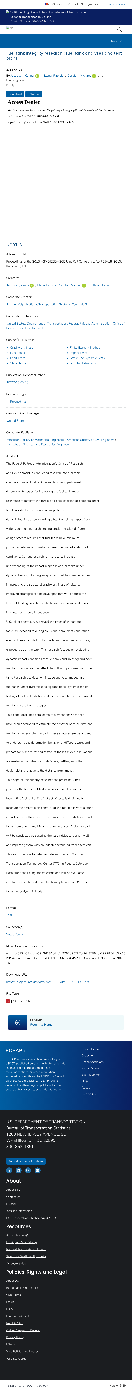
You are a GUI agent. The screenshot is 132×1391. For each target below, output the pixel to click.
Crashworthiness (21, 348)
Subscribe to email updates (25, 1161)
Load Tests (17, 358)
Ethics (10, 1302)
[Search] (120, 29)
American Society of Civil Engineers (90, 440)
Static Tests (18, 363)
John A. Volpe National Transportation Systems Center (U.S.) (48, 304)
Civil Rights (13, 1295)
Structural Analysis (83, 363)
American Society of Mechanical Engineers (35, 440)
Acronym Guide (16, 1263)
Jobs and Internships (19, 1211)
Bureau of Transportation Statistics (32, 21)
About (86, 1088)
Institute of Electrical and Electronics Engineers (38, 444)
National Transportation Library (26, 1249)
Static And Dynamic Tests (87, 358)
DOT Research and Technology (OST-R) (31, 1218)
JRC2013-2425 (18, 382)
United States (16, 421)
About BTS (13, 1190)
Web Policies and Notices (22, 1351)
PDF (10, 915)
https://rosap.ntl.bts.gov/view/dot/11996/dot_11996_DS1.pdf (47, 982)
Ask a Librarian (15, 1235)
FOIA (9, 1309)
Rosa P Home (90, 1049)
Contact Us (89, 1094)
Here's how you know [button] (112, 4)
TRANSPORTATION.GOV (19, 1385)
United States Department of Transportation (58, 12)
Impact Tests (78, 353)
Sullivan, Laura (100, 285)
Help (85, 1081)
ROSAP (14, 1050)
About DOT (13, 1281)
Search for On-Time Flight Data (26, 1256)
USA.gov (12, 1344)
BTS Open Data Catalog (21, 1242)
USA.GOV (42, 1385)
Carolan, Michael (79, 76)
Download (15, 94)
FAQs (9, 1204)
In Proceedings (17, 401)
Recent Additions (93, 1062)
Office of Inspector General (23, 1330)
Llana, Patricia (53, 76)
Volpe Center (15, 934)
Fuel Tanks (17, 353)
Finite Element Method (85, 348)
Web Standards (16, 1359)
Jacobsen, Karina (22, 76)
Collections (89, 1056)
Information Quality (18, 1316)
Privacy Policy (15, 1337)
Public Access (90, 1068)
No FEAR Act (14, 1323)
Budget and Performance (22, 1288)
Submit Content (91, 1075)
